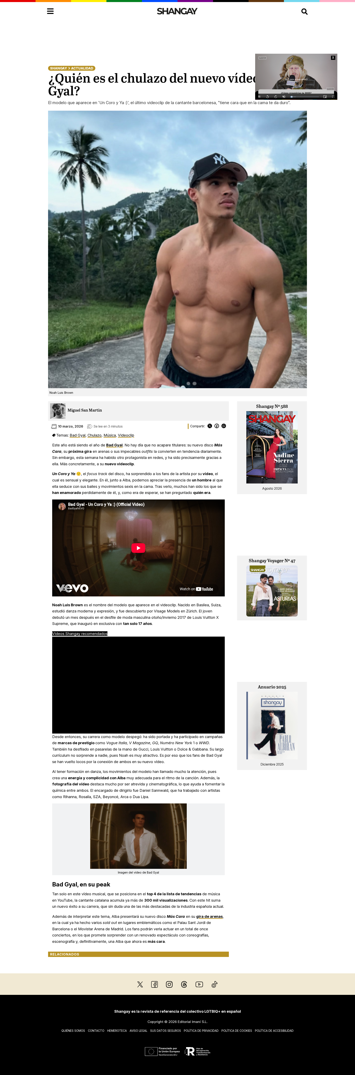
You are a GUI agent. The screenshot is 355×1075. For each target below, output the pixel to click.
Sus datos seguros (165, 1030)
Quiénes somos (73, 1030)
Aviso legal (138, 1030)
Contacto (96, 1030)
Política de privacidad (201, 1030)
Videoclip (126, 435)
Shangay (58, 68)
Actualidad (82, 68)
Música (110, 435)
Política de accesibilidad (274, 1030)
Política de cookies (236, 1030)
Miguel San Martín (85, 410)
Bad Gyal (77, 435)
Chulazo (94, 435)
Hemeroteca (117, 1030)
